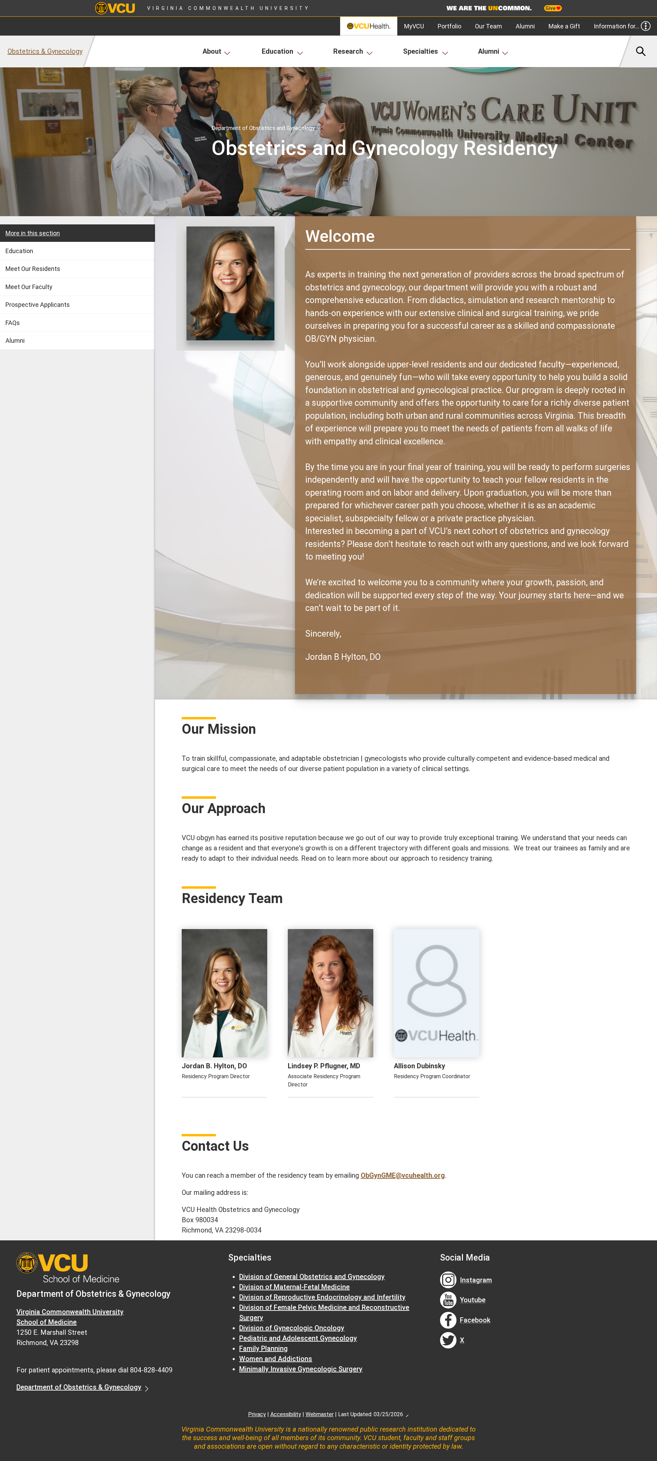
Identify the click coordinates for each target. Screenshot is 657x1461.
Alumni (525, 26)
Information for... (616, 26)
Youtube (473, 1300)
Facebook (475, 1320)
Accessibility (285, 1414)
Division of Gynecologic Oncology (291, 1328)
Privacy (257, 1414)
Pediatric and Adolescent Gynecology (298, 1338)
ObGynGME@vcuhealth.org (403, 1175)
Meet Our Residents (32, 268)
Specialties (420, 51)
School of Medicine (46, 1322)
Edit (406, 1413)
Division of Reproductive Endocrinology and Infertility (322, 1297)
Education (277, 51)
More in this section (32, 233)
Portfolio (449, 26)
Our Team (488, 26)
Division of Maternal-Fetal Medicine (294, 1287)
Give (550, 8)
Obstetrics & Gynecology (45, 51)
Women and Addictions (275, 1359)
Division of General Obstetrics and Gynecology (312, 1277)
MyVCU (414, 26)
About (212, 51)
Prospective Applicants (37, 304)
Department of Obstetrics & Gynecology (78, 1387)
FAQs (12, 322)
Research (348, 51)
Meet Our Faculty (28, 286)
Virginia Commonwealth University (228, 8)
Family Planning (263, 1348)
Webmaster (320, 1414)
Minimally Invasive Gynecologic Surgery (300, 1369)
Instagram (476, 1280)
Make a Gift (564, 26)
